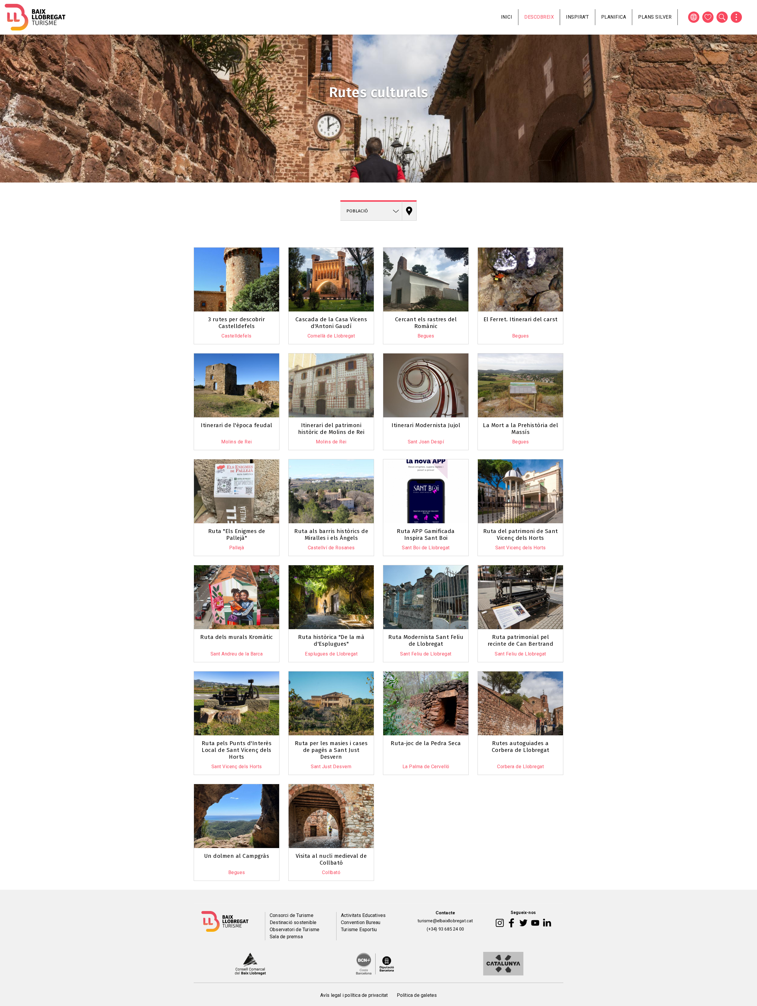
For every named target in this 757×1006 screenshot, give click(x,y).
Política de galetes (417, 995)
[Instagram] (499, 922)
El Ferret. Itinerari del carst (520, 319)
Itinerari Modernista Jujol (426, 425)
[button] (201, 246)
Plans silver (655, 17)
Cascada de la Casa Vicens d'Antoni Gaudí (331, 323)
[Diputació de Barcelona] (375, 963)
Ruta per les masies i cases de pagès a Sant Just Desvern (331, 750)
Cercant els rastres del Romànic (426, 323)
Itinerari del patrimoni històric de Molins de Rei (331, 428)
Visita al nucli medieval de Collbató (331, 859)
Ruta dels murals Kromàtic (236, 637)
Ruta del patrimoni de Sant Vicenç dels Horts (520, 534)
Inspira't (577, 17)
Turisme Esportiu (359, 929)
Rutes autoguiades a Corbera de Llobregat (520, 746)
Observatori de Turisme (294, 929)
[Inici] (35, 17)
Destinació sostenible (293, 922)
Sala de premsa (286, 936)
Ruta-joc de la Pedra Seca (426, 743)
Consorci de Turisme (291, 915)
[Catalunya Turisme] (503, 963)
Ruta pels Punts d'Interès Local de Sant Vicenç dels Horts (237, 750)
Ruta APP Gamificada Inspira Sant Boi (426, 534)
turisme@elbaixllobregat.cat (445, 920)
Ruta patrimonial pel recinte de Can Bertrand (521, 640)
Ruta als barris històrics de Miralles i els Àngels (331, 534)
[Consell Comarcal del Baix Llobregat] (250, 963)
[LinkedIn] (547, 922)
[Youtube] (535, 922)
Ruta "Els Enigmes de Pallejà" (236, 534)
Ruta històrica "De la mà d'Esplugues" (331, 640)
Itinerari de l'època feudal (236, 425)
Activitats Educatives (363, 915)
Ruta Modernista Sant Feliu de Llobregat (425, 640)
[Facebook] (511, 922)
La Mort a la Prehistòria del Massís (520, 428)
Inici (506, 17)
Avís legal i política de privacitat (354, 995)
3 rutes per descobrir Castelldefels (236, 323)
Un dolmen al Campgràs (236, 855)
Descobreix (539, 17)
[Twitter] (523, 922)
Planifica (613, 17)
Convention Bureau (360, 922)
